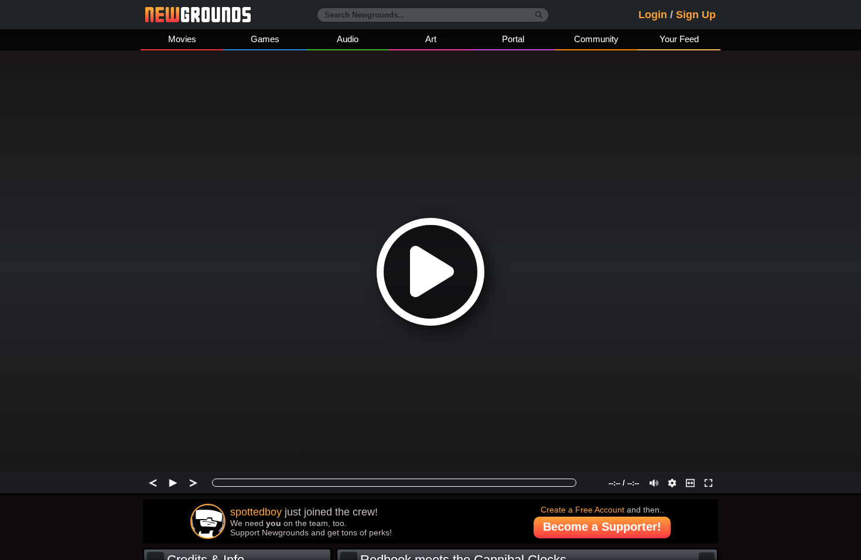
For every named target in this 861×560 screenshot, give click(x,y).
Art (430, 39)
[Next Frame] (193, 482)
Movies (182, 39)
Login (652, 15)
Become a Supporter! (602, 526)
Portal (513, 39)
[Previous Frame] (153, 482)
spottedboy (256, 512)
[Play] (173, 482)
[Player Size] (690, 482)
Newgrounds (198, 14)
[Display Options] (672, 482)
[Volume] (654, 482)
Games (265, 39)
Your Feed (679, 39)
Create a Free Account (582, 509)
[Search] (539, 15)
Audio (347, 39)
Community (596, 39)
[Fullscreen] (708, 482)
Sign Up (696, 15)
